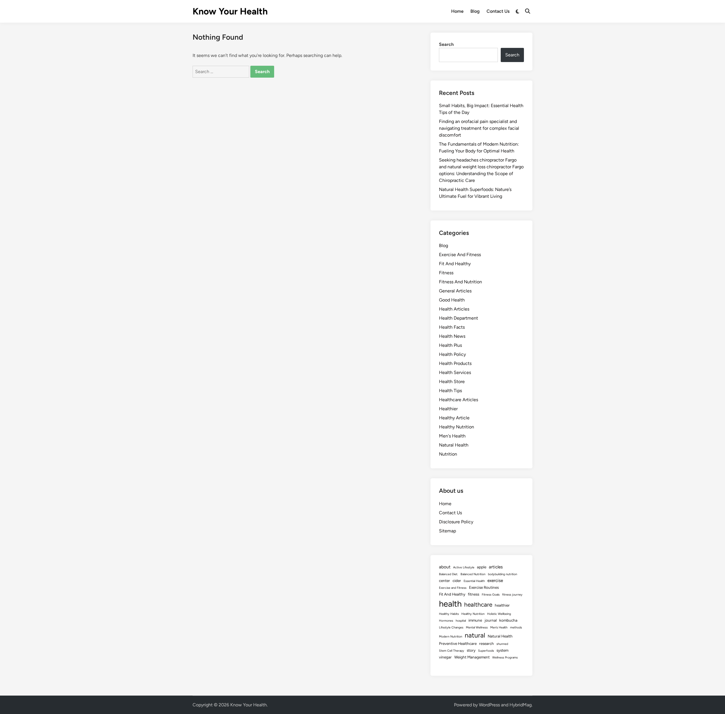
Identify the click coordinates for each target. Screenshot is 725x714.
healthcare (478, 604)
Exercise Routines (484, 587)
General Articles (455, 291)
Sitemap (447, 531)
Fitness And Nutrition (460, 281)
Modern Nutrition (450, 636)
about (445, 567)
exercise (495, 580)
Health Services (455, 372)
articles (496, 567)
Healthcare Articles (458, 399)
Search (446, 44)
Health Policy (452, 354)
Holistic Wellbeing (499, 614)
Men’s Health (499, 627)
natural (475, 635)
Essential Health (474, 581)
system (502, 650)
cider (457, 580)
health (450, 604)
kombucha (508, 620)
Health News (452, 336)
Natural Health (453, 445)
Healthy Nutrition (456, 427)
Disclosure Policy (456, 521)
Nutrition (448, 454)
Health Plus (450, 345)
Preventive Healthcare (458, 643)
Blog (475, 11)
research (486, 643)
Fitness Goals (491, 594)
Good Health (452, 300)
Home (457, 11)
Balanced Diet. (448, 574)
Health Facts (452, 327)
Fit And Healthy (455, 263)
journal (491, 620)
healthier (502, 605)
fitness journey (512, 594)
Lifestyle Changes (451, 627)
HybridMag (520, 704)
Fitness (446, 272)
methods (516, 627)
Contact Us (498, 11)
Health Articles (454, 309)
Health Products (455, 363)
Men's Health (452, 436)
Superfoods (486, 651)
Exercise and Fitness (452, 588)
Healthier (448, 408)
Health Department (458, 318)
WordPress (489, 704)
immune (475, 620)
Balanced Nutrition (472, 574)
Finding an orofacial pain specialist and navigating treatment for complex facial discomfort (479, 128)
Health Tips (450, 390)
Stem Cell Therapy (451, 651)
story (471, 650)
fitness (473, 594)
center (444, 580)
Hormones (446, 620)
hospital (461, 620)
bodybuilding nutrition (502, 574)
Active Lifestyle (463, 567)
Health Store (452, 381)
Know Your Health (230, 11)
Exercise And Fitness (460, 254)
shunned (502, 644)
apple (481, 567)
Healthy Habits (449, 614)
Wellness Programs (505, 657)
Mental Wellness (477, 627)
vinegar (445, 657)
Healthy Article (454, 417)
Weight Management (472, 657)
